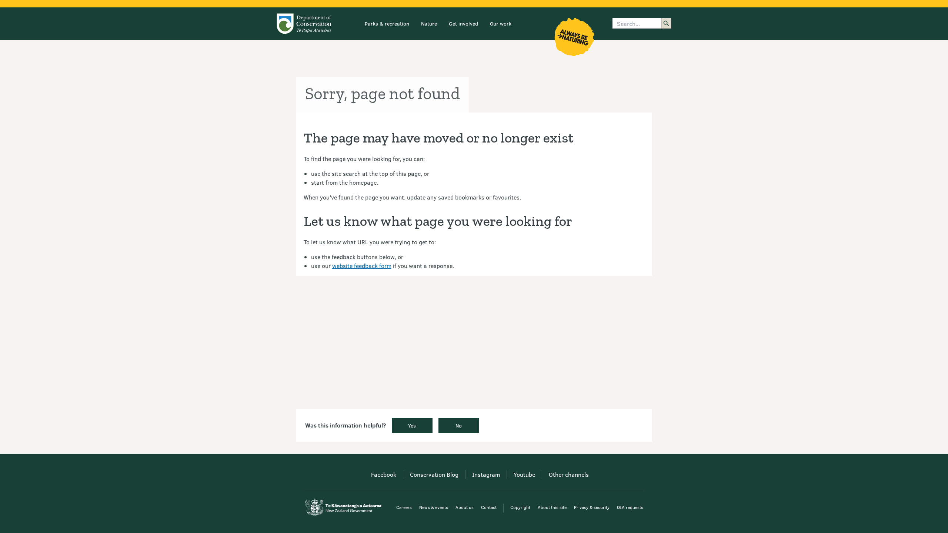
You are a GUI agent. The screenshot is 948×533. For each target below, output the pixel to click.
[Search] (666, 23)
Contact (489, 507)
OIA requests (630, 507)
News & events (433, 507)
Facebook (383, 474)
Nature (429, 23)
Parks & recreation (387, 23)
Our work (500, 23)
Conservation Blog (434, 474)
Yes (412, 425)
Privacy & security (592, 507)
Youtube (524, 474)
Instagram (486, 474)
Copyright (520, 507)
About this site (552, 507)
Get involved (463, 23)
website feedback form (361, 265)
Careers (404, 507)
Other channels (569, 474)
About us (464, 507)
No (458, 425)
